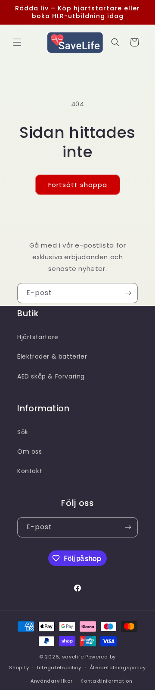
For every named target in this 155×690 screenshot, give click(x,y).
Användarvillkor (52, 680)
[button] (17, 42)
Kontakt (29, 471)
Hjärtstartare (38, 337)
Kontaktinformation (107, 680)
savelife (73, 656)
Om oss (29, 451)
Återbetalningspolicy (118, 667)
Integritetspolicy (59, 667)
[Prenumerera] (127, 293)
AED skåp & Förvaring (51, 376)
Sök (22, 432)
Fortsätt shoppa (77, 184)
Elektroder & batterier (52, 356)
